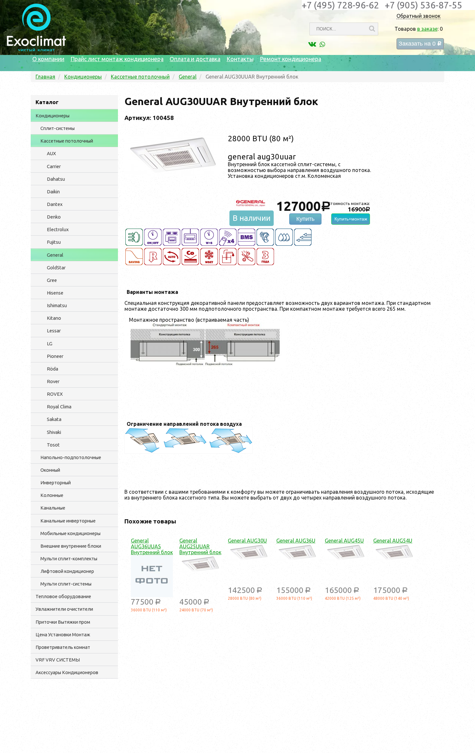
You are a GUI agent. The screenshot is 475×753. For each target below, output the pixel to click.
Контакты (240, 59)
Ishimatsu (57, 305)
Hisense (55, 293)
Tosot (53, 444)
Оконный (50, 470)
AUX (51, 153)
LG (49, 343)
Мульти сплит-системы (65, 583)
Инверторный (55, 482)
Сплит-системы (57, 128)
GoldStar (56, 267)
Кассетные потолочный (66, 141)
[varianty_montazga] (205, 366)
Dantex (54, 204)
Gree (52, 280)
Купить (305, 219)
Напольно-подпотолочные (70, 457)
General (55, 255)
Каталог (47, 102)
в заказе (427, 29)
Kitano (54, 318)
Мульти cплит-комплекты (68, 558)
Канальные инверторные (68, 520)
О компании (48, 59)
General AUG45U (344, 540)
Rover (53, 381)
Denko (54, 217)
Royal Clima (59, 406)
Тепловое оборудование (63, 596)
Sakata (54, 419)
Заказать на (420, 43)
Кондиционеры (52, 115)
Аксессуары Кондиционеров (67, 672)
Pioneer (55, 356)
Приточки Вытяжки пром (63, 622)
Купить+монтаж (350, 218)
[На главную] (36, 50)
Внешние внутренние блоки (70, 546)
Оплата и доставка (195, 59)
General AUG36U (295, 540)
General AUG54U (392, 540)
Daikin (53, 191)
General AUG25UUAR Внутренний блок (200, 546)
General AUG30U (247, 540)
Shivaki (54, 432)
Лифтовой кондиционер (67, 571)
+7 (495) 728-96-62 (340, 5)
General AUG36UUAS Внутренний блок (152, 546)
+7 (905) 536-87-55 (423, 5)
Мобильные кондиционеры (70, 533)
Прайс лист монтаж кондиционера (117, 59)
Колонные (51, 495)
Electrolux (58, 229)
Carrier (54, 166)
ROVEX (55, 394)
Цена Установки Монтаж (63, 634)
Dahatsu (56, 179)
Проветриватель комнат (63, 647)
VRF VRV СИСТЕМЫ (58, 659)
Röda (52, 368)
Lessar (54, 330)
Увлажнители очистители (64, 609)
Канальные (52, 508)
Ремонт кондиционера (290, 59)
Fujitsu (54, 242)
